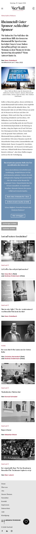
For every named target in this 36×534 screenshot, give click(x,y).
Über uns (4, 487)
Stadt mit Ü (5, 265)
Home (3, 484)
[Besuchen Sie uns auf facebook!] (2, 531)
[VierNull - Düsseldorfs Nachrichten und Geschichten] (18, 8)
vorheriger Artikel (9, 223)
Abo (2, 491)
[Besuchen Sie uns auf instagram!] (11, 531)
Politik (3, 346)
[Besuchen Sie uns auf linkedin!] (7, 531)
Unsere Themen (6, 494)
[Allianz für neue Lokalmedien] (26, 522)
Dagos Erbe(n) (6, 430)
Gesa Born (8, 274)
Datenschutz (5, 508)
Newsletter (4, 498)
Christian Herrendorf (12, 356)
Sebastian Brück (11, 434)
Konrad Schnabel (11, 396)
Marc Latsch (9, 475)
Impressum (5, 505)
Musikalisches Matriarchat (10, 392)
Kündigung (5, 515)
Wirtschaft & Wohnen (8, 16)
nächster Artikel (9, 228)
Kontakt (4, 501)
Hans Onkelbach (11, 60)
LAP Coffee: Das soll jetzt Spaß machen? (14, 269)
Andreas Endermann (12, 276)
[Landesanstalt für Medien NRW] (11, 522)
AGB (2, 512)
